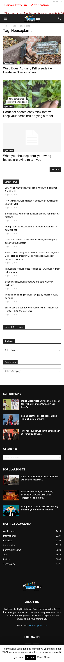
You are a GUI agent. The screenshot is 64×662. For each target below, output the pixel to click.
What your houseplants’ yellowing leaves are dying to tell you (27, 158)
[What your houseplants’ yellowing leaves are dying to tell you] (32, 137)
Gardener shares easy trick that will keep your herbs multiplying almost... (29, 114)
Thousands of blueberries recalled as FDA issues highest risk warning (32, 270)
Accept (30, 657)
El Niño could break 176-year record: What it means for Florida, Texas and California (31, 309)
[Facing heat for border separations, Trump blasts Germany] (11, 419)
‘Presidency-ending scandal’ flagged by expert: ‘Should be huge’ (31, 296)
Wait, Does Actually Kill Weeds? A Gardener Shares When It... (27, 70)
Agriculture (8, 63)
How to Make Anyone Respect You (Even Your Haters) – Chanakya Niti (32, 202)
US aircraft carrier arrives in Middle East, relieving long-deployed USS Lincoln (31, 241)
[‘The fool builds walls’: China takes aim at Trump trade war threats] (11, 434)
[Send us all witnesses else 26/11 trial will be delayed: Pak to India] (11, 480)
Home (6, 26)
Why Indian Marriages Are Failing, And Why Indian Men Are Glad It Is (31, 189)
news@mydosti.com (38, 625)
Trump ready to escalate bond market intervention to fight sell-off (31, 228)
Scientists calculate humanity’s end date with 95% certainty (29, 283)
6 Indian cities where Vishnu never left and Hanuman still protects (32, 215)
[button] (59, 18)
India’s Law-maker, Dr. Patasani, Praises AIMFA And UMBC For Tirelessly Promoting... (37, 494)
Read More (43, 657)
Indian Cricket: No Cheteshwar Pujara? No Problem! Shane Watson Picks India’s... (40, 404)
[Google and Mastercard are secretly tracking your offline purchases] (11, 510)
